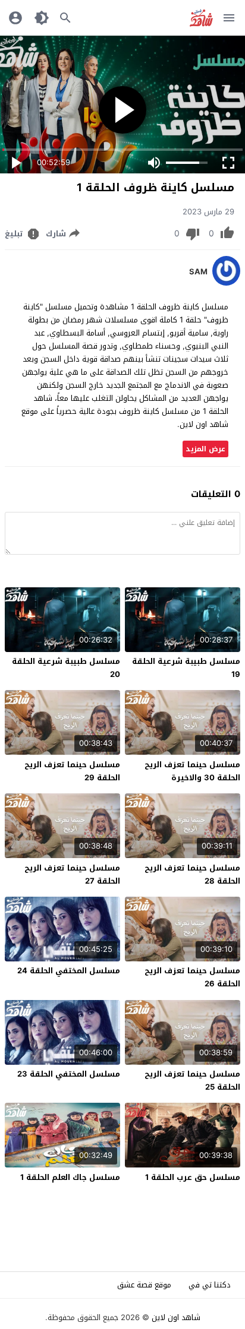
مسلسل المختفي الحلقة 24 (68, 970)
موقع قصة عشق (144, 1284)
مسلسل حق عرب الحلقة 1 (192, 1177)
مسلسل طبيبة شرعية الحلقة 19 (186, 668)
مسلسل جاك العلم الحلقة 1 (70, 1177)
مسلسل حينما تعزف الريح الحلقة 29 (72, 771)
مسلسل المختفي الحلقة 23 (68, 1074)
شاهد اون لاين (176, 1317)
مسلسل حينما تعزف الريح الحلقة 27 (72, 874)
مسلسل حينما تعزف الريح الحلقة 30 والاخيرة (192, 771)
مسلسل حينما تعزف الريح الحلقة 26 (192, 977)
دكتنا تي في (210, 1284)
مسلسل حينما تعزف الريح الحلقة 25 (192, 1080)
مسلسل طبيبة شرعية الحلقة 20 (66, 668)
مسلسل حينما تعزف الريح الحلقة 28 (192, 874)
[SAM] (226, 283)
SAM (198, 272)
